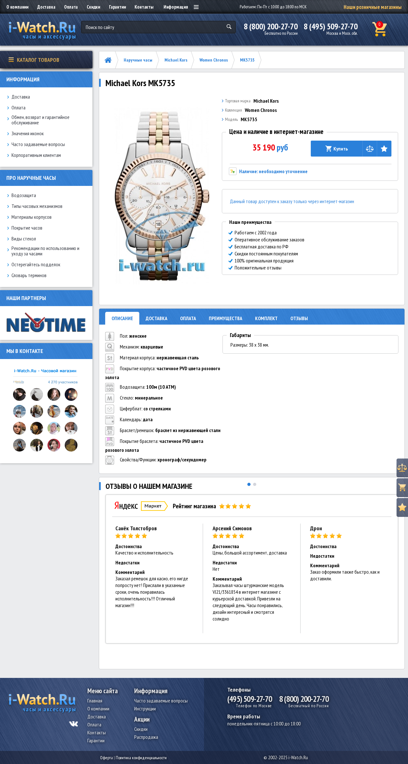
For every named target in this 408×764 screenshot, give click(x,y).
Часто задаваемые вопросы (38, 144)
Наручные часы (138, 60)
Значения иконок (27, 133)
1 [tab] (249, 484)
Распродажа (146, 737)
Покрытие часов (26, 228)
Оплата (71, 7)
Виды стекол (23, 238)
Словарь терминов (29, 275)
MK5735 (247, 60)
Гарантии (117, 7)
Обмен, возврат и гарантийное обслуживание (40, 119)
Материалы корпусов (31, 217)
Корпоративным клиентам (36, 155)
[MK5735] (162, 195)
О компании (17, 7)
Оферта (106, 757)
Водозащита (23, 195)
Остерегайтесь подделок (35, 264)
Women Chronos (214, 60)
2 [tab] (254, 484)
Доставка (46, 7)
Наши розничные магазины (373, 7)
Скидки (93, 7)
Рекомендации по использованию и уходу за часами (45, 251)
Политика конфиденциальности (141, 757)
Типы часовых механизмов (36, 206)
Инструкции (145, 708)
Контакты (144, 7)
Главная (94, 700)
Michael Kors (175, 60)
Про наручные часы (31, 177)
